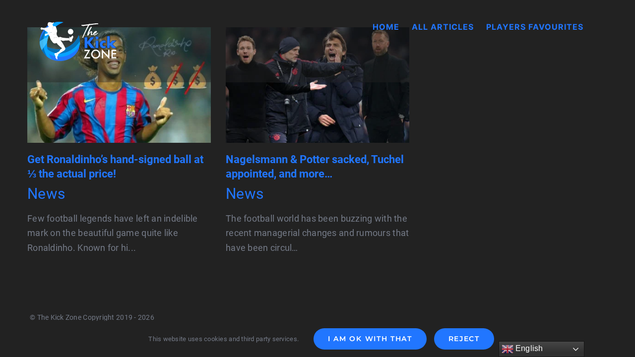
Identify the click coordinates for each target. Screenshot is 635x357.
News (46, 193)
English (528, 348)
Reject (464, 338)
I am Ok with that (370, 338)
